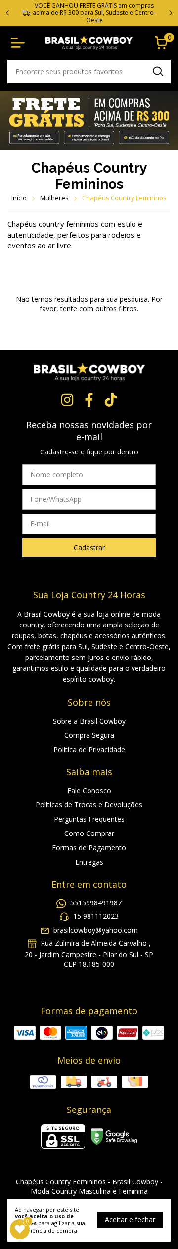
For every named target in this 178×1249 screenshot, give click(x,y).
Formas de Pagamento (89, 847)
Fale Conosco (89, 790)
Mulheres (54, 197)
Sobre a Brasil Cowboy (89, 721)
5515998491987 (96, 902)
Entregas (89, 862)
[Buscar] (157, 71)
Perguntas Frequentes (89, 819)
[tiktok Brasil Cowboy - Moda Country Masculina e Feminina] (111, 400)
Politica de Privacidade (89, 749)
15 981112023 (96, 916)
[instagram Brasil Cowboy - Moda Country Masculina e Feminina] (67, 400)
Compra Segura (89, 735)
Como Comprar (89, 833)
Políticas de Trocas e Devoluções (89, 804)
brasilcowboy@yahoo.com (95, 930)
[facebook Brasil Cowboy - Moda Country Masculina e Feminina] (89, 400)
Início (19, 197)
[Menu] (19, 43)
